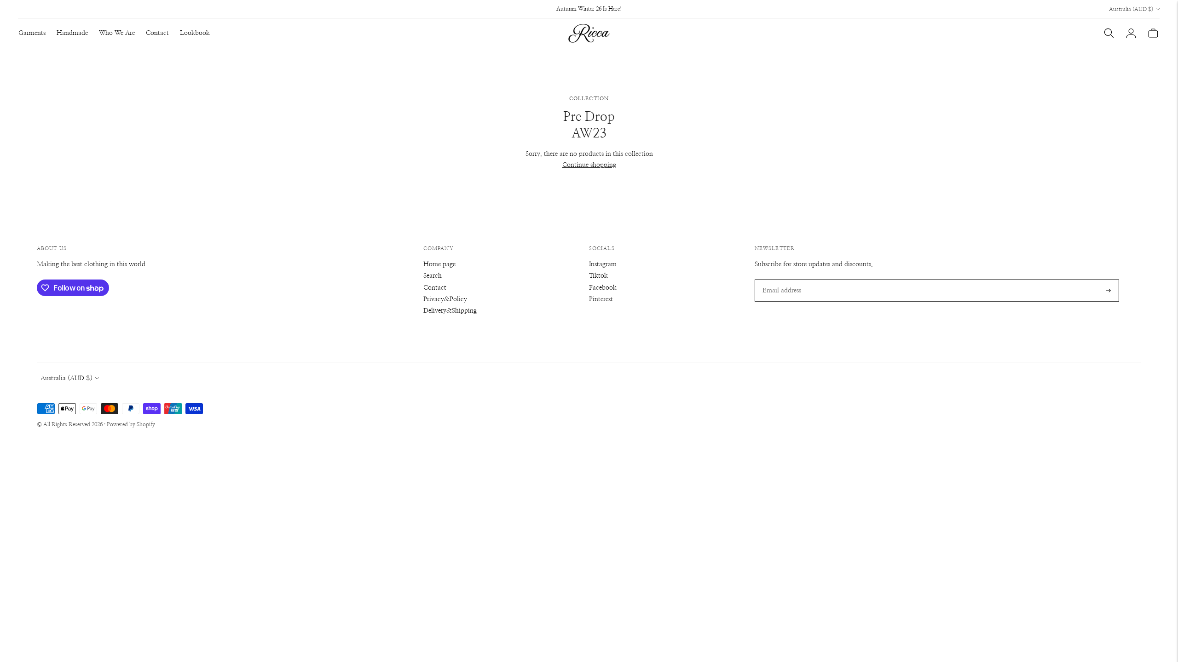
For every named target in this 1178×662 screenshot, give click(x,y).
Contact (157, 33)
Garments (32, 33)
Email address (780, 279)
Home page (439, 264)
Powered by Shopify (131, 424)
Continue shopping (589, 165)
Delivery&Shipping (450, 311)
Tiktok (598, 276)
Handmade (72, 33)
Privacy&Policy (445, 299)
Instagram (603, 264)
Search (432, 276)
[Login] (1131, 33)
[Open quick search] (1109, 33)
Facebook (603, 288)
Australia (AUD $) (1131, 9)
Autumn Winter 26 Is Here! (589, 8)
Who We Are (117, 33)
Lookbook (195, 33)
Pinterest (601, 299)
